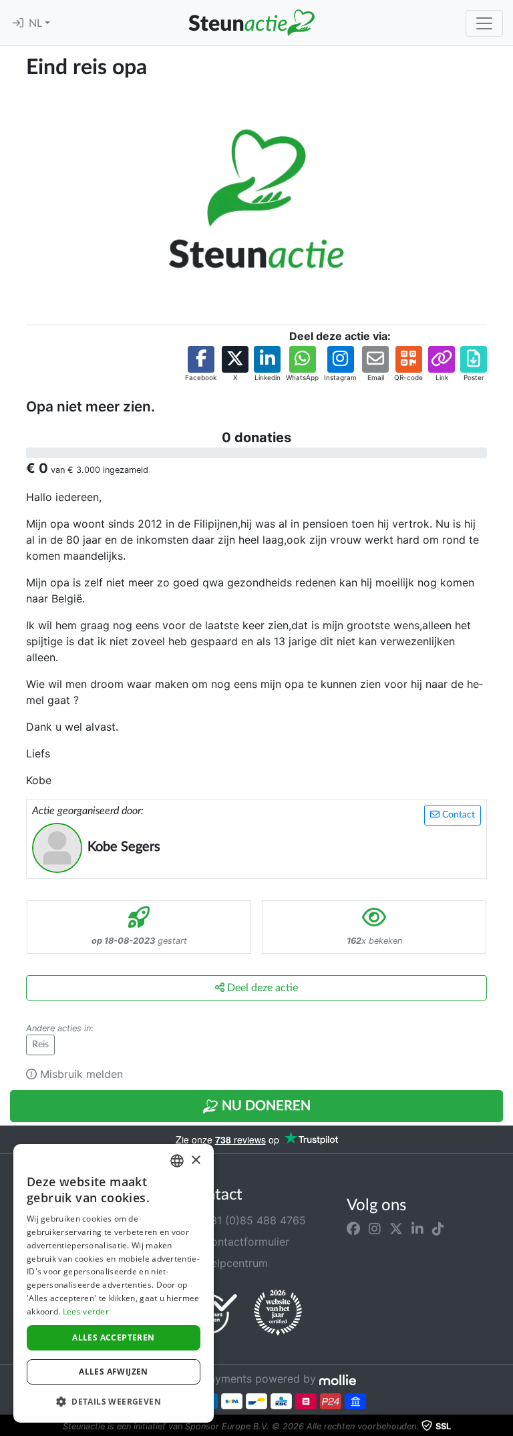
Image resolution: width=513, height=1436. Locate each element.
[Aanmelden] (18, 23)
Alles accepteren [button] (113, 1337)
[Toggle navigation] (484, 23)
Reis (40, 1044)
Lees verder (86, 1311)
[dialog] (113, 1283)
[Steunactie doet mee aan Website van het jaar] (278, 1313)
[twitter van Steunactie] (396, 1228)
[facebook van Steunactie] (353, 1228)
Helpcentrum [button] (234, 1263)
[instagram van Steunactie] (375, 1228)
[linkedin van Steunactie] (417, 1228)
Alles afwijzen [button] (113, 1371)
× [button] (195, 1160)
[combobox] (177, 1161)
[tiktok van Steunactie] (438, 1228)
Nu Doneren (264, 1106)
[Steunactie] (251, 22)
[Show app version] (503, 1426)
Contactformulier (244, 1241)
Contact (457, 815)
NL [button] (37, 23)
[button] (200, 364)
